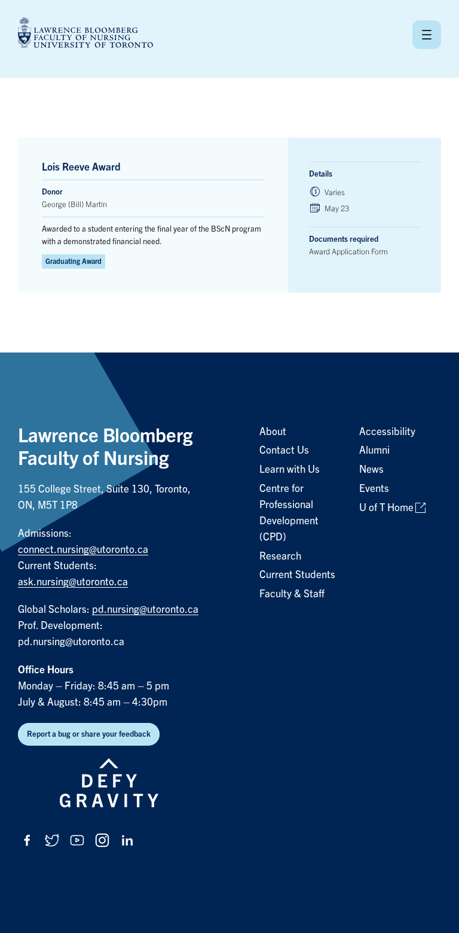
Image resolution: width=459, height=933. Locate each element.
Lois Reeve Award (81, 167)
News (371, 469)
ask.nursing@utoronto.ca (73, 582)
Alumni (374, 450)
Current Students (297, 575)
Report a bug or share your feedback (89, 734)
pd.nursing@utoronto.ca (145, 609)
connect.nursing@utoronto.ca (83, 550)
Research (280, 556)
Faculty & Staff (292, 594)
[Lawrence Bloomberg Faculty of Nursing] (85, 34)
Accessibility (387, 432)
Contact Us (284, 450)
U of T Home (386, 508)
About (272, 432)
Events (374, 489)
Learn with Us (289, 469)
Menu (426, 34)
